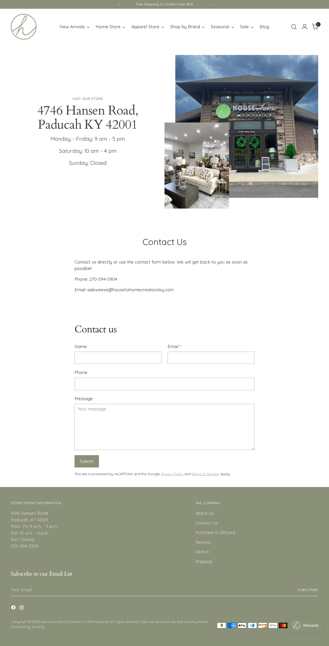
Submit (87, 461)
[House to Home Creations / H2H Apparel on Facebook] (14, 608)
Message (84, 398)
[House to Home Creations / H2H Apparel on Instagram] (22, 608)
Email (174, 346)
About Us (204, 513)
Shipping (203, 561)
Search (202, 551)
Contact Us (206, 523)
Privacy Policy (172, 474)
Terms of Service (205, 474)
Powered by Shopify (27, 627)
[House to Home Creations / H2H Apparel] (23, 27)
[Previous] (119, 4)
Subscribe (308, 590)
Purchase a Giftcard (215, 532)
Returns (203, 542)
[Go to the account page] (304, 27)
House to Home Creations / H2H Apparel (74, 622)
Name (81, 346)
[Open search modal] (294, 27)
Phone (81, 372)
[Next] (210, 4)
